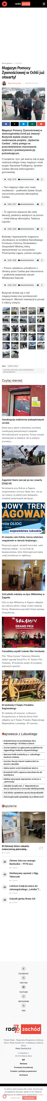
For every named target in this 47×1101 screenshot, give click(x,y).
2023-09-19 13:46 (31, 83)
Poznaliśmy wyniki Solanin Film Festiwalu (23, 651)
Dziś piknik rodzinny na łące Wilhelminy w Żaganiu (23, 596)
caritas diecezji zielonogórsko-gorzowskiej (18, 371)
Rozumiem (29, 1098)
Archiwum (23, 1075)
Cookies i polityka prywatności (23, 1071)
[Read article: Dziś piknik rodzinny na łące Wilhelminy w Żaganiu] (23, 575)
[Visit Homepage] (25, 3)
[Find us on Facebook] (23, 968)
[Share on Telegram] (23, 124)
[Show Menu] (44, 4)
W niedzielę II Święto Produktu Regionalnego (17, 707)
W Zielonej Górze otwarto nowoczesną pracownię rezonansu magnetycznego (16, 848)
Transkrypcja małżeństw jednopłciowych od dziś (23, 421)
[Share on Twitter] (15, 124)
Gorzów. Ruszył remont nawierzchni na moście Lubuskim (21, 762)
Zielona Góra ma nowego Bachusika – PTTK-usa (22, 862)
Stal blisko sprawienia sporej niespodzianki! (23, 793)
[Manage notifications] (5, 1096)
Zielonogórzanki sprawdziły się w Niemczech (24, 797)
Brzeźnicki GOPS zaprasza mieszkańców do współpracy (23, 773)
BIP (23, 1059)
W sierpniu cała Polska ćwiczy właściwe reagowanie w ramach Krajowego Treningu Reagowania (22, 539)
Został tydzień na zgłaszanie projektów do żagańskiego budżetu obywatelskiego (23, 749)
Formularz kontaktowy (23, 1067)
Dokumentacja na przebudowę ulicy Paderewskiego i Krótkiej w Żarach (20, 742)
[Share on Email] (41, 124)
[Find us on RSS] (23, 1005)
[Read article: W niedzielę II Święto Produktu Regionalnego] (23, 686)
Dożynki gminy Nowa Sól (22, 898)
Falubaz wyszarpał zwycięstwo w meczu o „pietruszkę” (22, 780)
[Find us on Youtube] (23, 987)
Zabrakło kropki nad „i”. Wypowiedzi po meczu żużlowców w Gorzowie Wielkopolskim (24, 787)
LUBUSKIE (18, 63)
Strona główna (7, 63)
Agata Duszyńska (14, 83)
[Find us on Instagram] (23, 996)
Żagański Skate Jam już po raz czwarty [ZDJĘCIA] (22, 482)
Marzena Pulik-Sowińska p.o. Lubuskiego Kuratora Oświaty (22, 755)
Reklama (23, 1063)
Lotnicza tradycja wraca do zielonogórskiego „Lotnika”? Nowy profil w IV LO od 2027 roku (26, 887)
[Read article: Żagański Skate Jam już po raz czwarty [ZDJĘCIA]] (23, 461)
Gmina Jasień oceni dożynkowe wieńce (21, 768)
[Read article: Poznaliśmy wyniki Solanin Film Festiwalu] (23, 632)
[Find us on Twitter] (23, 978)
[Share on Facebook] (6, 124)
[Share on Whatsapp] (32, 124)
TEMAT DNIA (13, 366)
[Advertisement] (23, 33)
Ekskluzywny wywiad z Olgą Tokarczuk (23, 875)
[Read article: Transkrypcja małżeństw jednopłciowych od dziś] (23, 400)
